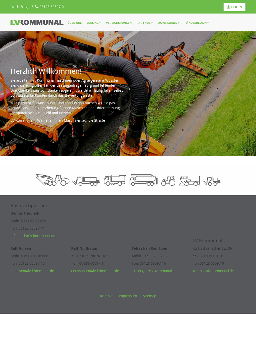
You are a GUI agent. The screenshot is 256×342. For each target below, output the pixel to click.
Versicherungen (119, 23)
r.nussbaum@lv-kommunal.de (95, 270)
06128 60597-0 (52, 6)
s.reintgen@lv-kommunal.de (154, 270)
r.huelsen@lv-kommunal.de (32, 270)
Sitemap (149, 295)
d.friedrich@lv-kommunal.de (32, 235)
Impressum (128, 295)
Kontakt (106, 295)
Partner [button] (143, 23)
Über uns (75, 23)
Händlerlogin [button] (195, 23)
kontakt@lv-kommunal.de (213, 270)
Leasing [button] (92, 23)
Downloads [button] (167, 23)
